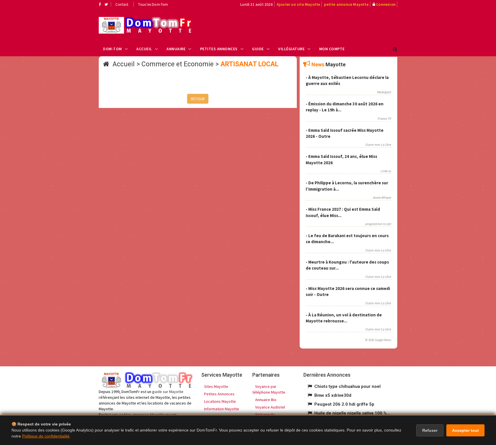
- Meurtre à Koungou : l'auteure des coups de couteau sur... (347, 265)
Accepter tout (465, 430)
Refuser (429, 430)
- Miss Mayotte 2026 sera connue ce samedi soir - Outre (348, 291)
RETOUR (198, 98)
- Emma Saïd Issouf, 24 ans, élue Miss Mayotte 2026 (341, 159)
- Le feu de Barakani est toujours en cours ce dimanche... (347, 238)
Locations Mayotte (220, 401)
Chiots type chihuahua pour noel (347, 386)
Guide (258, 48)
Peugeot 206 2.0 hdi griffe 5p (344, 404)
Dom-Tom (112, 48)
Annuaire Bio (265, 399)
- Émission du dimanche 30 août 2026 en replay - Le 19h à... (344, 107)
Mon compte (332, 48)
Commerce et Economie (178, 64)
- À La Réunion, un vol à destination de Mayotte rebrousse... (344, 318)
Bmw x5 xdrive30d (332, 395)
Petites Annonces (219, 48)
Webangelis (265, 414)
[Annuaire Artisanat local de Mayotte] (146, 25)
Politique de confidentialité (45, 436)
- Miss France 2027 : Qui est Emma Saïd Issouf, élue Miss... (343, 212)
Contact (121, 4)
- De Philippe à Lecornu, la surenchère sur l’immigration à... (347, 185)
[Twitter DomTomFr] (106, 4)
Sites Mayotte (216, 386)
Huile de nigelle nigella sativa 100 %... (352, 413)
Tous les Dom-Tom (153, 4)
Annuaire (175, 48)
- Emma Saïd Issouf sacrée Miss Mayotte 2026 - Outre (344, 133)
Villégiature (291, 48)
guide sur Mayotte (167, 391)
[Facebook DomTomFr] (100, 4)
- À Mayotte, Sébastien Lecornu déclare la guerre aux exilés (347, 80)
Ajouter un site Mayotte (298, 4)
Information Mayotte (221, 408)
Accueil (144, 48)
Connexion (386, 4)
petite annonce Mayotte (346, 4)
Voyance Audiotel (270, 407)
